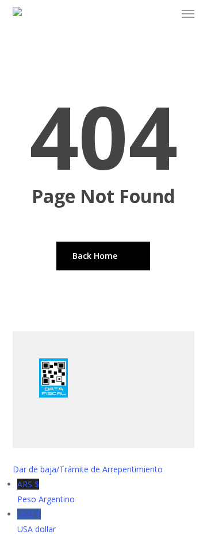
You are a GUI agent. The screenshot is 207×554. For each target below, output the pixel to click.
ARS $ (46, 492)
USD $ (36, 521)
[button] (188, 14)
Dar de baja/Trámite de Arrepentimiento (88, 469)
